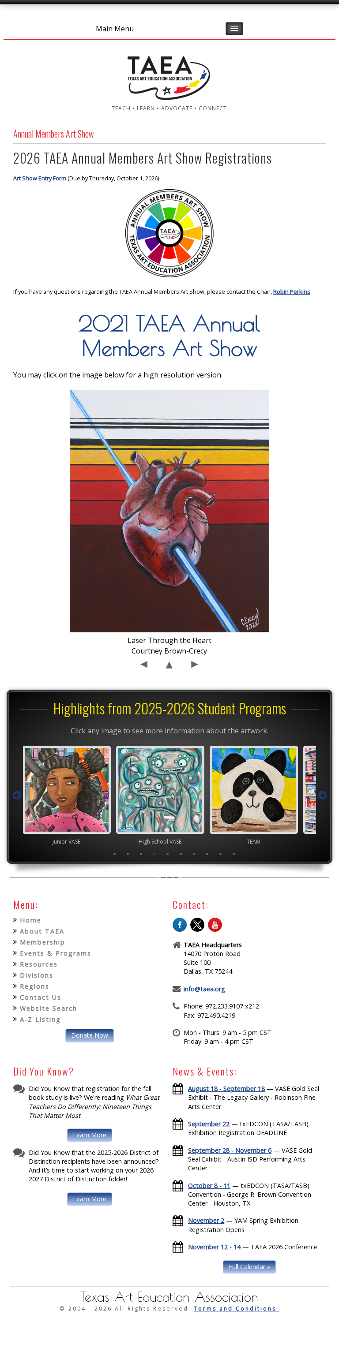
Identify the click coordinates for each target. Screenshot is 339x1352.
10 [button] (233, 853)
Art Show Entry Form (39, 178)
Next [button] (322, 795)
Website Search (48, 1008)
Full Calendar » (249, 1266)
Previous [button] (17, 795)
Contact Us (40, 997)
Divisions (36, 975)
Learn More (89, 1135)
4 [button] (154, 853)
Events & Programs (55, 953)
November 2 (206, 1220)
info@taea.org (204, 989)
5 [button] (167, 853)
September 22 (209, 1124)
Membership (42, 942)
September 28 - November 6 (229, 1150)
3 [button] (140, 853)
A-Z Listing (40, 1019)
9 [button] (220, 853)
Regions (34, 986)
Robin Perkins (291, 291)
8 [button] (207, 853)
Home (30, 920)
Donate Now (89, 1035)
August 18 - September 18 (226, 1088)
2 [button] (127, 853)
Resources (39, 964)
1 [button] (114, 853)
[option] (76, 795)
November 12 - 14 (214, 1247)
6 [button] (180, 853)
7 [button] (193, 853)
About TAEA (42, 931)
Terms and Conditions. (236, 1308)
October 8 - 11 (209, 1185)
